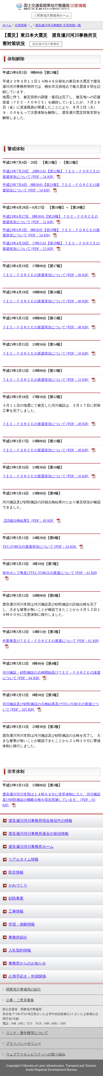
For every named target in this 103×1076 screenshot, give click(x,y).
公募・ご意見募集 (20, 1000)
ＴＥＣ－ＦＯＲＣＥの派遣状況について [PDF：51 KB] (45, 380)
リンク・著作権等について (27, 1033)
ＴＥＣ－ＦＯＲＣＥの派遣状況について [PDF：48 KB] (45, 327)
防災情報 (16, 872)
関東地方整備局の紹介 (23, 989)
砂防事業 (16, 898)
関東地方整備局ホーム (53, 15)
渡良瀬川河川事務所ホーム (31, 847)
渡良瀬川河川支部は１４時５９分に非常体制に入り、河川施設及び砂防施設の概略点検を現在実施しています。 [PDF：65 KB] (51, 799)
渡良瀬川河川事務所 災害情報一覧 (58, 25)
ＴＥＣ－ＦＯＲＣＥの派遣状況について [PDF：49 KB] (45, 275)
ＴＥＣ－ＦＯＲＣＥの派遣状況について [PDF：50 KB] (45, 353)
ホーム (7, 25)
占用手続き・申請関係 (27, 976)
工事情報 (16, 911)
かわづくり (17, 885)
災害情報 (21, 25)
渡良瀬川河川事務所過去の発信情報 (38, 834)
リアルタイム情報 (23, 859)
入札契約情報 (19, 950)
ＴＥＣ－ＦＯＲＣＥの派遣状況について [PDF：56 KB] (45, 476)
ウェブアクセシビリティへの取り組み (36, 1054)
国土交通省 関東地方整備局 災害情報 (51, 6)
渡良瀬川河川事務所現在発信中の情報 (40, 821)
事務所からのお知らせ (27, 963)
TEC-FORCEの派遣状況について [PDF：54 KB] (39, 546)
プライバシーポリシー (23, 1044)
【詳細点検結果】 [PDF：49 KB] (28, 521)
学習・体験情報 (21, 924)
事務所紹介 (17, 937)
